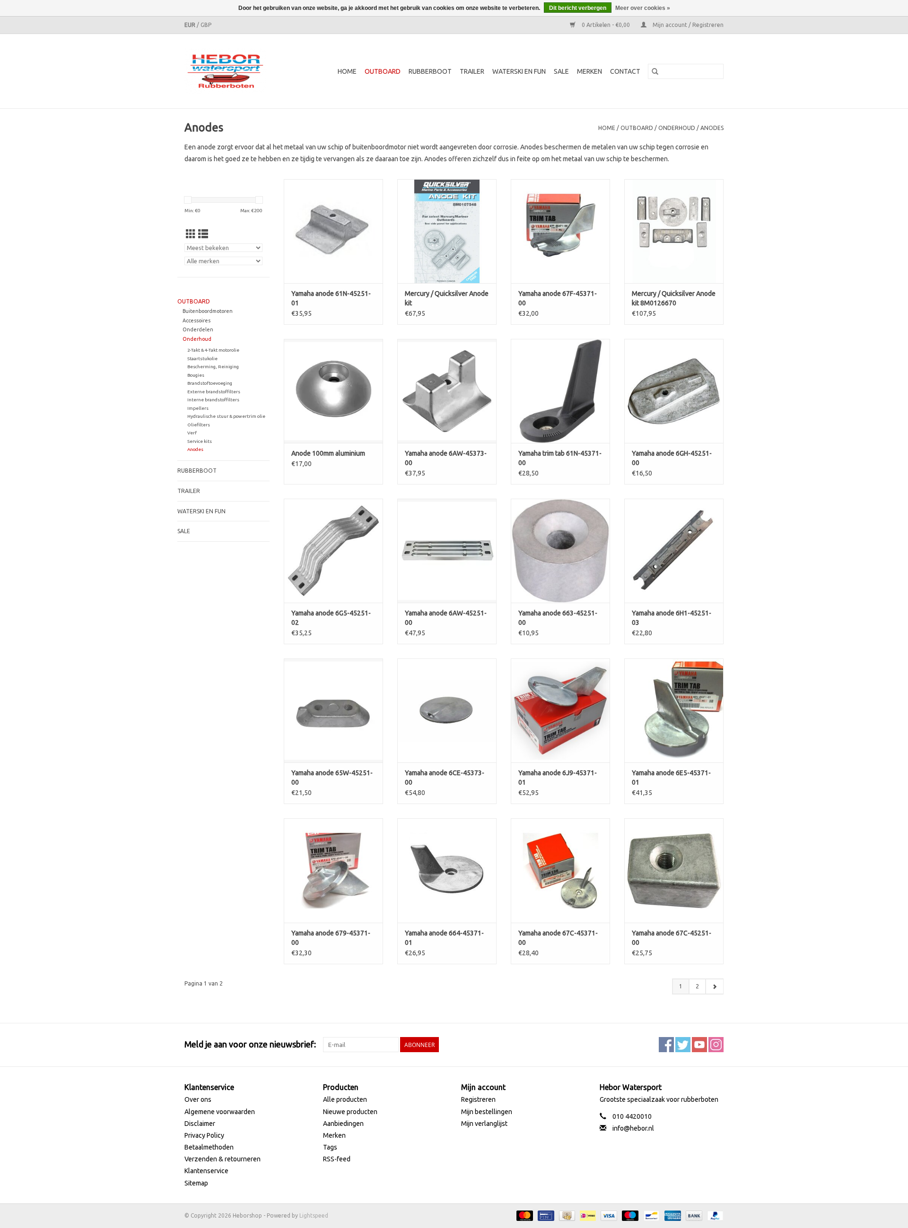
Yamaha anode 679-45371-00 (330, 937)
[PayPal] (714, 1215)
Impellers (198, 408)
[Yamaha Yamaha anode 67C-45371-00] (560, 870)
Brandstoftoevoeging (209, 383)
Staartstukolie (202, 358)
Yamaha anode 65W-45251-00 (332, 777)
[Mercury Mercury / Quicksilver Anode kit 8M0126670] (674, 231)
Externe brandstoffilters (213, 391)
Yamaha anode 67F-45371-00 (557, 298)
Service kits (199, 441)
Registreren (478, 1099)
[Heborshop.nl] (231, 71)
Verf (192, 432)
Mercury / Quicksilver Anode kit (447, 298)
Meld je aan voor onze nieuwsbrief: (250, 1044)
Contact (625, 71)
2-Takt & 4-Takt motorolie (213, 350)
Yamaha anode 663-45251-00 (557, 617)
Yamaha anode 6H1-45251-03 (671, 617)
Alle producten (345, 1099)
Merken (589, 71)
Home (347, 71)
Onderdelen (198, 329)
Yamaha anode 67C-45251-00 (671, 937)
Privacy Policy (204, 1135)
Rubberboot (430, 71)
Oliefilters (198, 424)
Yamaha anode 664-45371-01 (444, 937)
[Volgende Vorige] (714, 986)
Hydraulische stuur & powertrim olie (226, 416)
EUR (190, 25)
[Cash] (566, 1215)
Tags (330, 1147)
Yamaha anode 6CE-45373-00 (444, 777)
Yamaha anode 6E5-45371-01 (671, 777)
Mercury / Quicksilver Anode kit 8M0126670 (674, 298)
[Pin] (544, 1215)
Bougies (195, 375)
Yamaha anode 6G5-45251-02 (331, 617)
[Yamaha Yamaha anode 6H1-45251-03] (674, 551)
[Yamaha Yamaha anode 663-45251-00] (560, 551)
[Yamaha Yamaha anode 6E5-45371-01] (674, 710)
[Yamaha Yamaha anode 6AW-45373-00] (447, 391)
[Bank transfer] (693, 1215)
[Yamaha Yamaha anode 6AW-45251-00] (447, 551)
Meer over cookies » (642, 8)
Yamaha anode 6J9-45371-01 (557, 777)
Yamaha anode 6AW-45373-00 (446, 458)
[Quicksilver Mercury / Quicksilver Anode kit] (447, 231)
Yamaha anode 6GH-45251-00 (672, 458)
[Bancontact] (650, 1215)
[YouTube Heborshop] (699, 1044)
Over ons (197, 1099)
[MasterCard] (523, 1215)
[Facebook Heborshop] (666, 1044)
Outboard (383, 71)
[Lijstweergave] (203, 234)
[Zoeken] (655, 71)
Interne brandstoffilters (213, 399)
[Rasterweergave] (191, 234)
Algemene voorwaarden (219, 1112)
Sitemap (196, 1183)
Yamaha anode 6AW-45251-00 (446, 617)
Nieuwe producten (350, 1112)
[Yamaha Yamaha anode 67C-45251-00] (674, 870)
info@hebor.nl (633, 1128)
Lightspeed (313, 1215)
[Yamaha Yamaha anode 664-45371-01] (447, 870)
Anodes (712, 128)
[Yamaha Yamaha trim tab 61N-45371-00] (560, 391)
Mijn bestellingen (486, 1112)
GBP (206, 25)
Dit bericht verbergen (577, 8)
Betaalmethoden (209, 1147)
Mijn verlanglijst (484, 1123)
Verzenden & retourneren (222, 1159)
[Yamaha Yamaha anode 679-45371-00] (333, 870)
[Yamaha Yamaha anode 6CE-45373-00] (447, 710)
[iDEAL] (586, 1215)
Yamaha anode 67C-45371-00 (558, 937)
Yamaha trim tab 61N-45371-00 (560, 458)
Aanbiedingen (343, 1123)
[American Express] (671, 1215)
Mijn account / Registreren (687, 25)
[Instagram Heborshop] (716, 1044)
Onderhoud (676, 128)
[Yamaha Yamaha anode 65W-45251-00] (333, 710)
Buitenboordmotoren (208, 311)
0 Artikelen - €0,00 (605, 25)
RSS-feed (336, 1159)
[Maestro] (629, 1215)
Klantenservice (206, 1171)
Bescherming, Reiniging (213, 366)
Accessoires (196, 320)
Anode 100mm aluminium (328, 453)
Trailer (472, 71)
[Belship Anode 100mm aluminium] (333, 391)
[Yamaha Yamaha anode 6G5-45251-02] (333, 551)
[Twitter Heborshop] (682, 1044)
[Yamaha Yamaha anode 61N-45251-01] (333, 231)
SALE (561, 71)
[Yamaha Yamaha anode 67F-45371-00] (560, 231)
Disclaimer (199, 1123)
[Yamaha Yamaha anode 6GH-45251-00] (674, 391)
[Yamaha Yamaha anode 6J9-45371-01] (560, 710)
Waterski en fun (519, 71)
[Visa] (608, 1215)
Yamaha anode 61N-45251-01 (331, 298)
